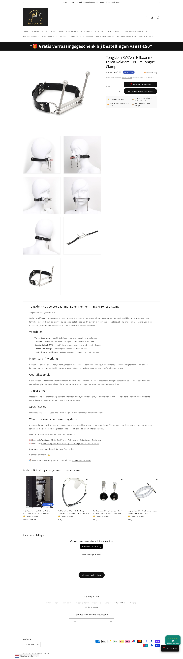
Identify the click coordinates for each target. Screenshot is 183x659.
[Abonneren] (111, 621)
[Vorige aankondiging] (24, 2)
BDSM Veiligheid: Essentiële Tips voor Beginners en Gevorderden (70, 443)
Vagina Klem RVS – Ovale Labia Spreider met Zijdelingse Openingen (143, 512)
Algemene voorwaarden (63, 603)
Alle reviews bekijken (91, 575)
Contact (108, 603)
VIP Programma (91, 607)
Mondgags (49, 449)
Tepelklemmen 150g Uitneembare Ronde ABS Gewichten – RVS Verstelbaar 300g (107, 512)
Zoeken (48, 603)
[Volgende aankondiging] (159, 2)
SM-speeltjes (32, 653)
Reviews (133, 603)
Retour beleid (97, 603)
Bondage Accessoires (65, 449)
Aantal (108, 87)
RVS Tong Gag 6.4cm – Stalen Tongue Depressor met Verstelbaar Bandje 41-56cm (73, 512)
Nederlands (26, 656)
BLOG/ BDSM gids (120, 603)
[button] (68, 31)
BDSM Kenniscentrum (81, 460)
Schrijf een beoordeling (91, 546)
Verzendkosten (127, 77)
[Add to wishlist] (51, 478)
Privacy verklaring (82, 603)
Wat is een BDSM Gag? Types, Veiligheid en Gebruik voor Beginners (71, 440)
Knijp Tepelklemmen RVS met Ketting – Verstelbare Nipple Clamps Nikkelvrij (37, 512)
